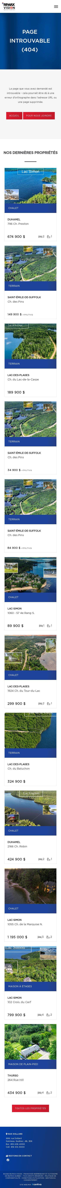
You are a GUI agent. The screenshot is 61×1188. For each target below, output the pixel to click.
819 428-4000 (18, 1144)
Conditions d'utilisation (33, 1178)
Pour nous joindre (39, 116)
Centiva (36, 1184)
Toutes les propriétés (30, 1109)
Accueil (14, 116)
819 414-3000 (18, 1147)
